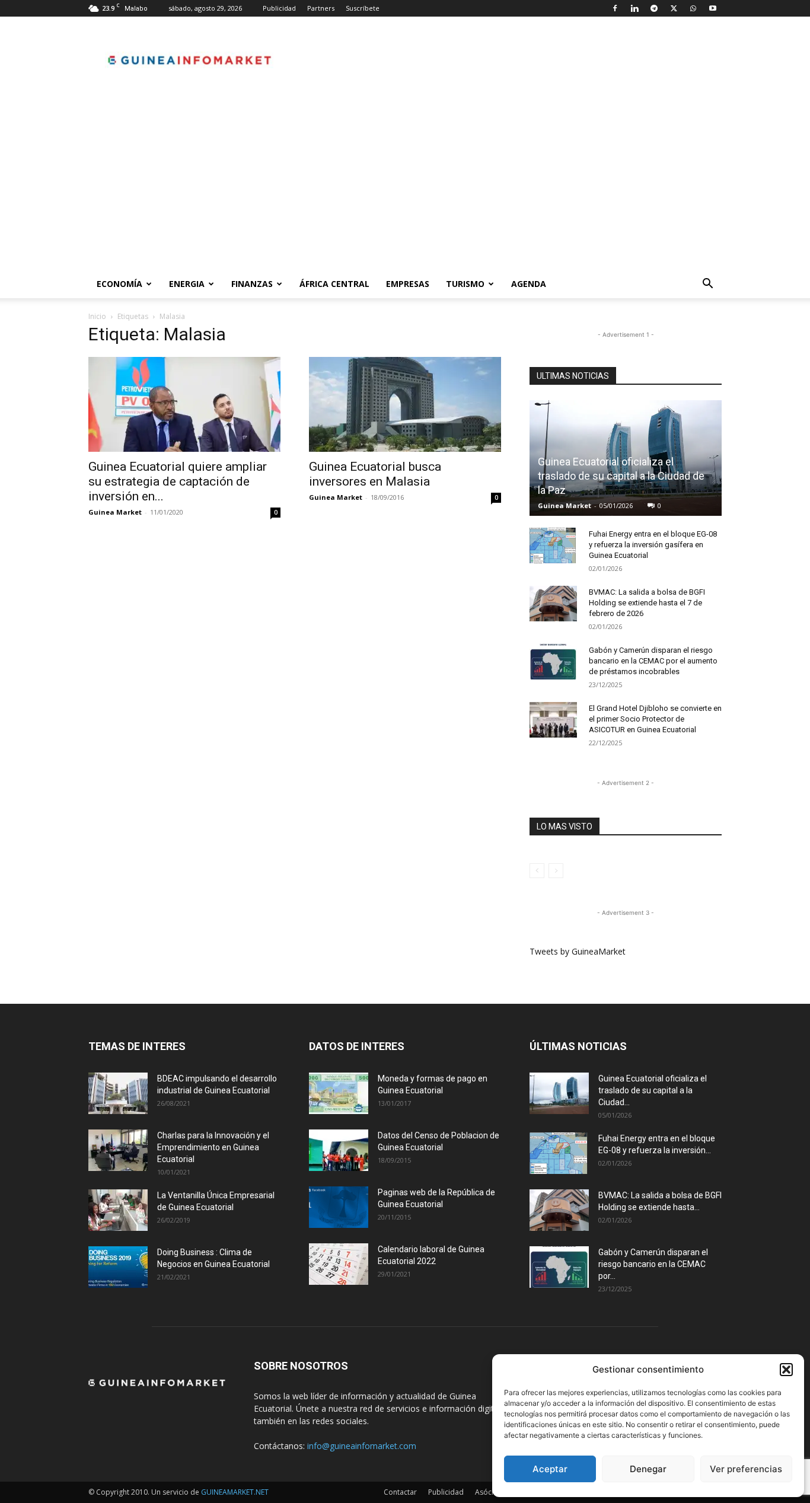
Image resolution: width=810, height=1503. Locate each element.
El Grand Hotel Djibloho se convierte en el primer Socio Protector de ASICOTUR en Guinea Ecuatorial (655, 719)
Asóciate (489, 1492)
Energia (187, 283)
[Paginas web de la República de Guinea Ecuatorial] (338, 1207)
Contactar (400, 1492)
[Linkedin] (634, 8)
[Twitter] (674, 8)
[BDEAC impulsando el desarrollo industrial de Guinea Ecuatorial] (118, 1093)
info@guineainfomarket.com (361, 1445)
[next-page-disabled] (555, 870)
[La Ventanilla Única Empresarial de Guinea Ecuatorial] (118, 1210)
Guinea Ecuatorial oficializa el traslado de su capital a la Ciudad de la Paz (621, 475)
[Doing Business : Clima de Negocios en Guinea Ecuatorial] (118, 1267)
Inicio (97, 316)
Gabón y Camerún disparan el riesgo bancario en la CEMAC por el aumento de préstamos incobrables (653, 661)
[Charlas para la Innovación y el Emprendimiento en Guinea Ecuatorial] (118, 1150)
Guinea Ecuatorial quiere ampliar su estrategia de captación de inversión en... (177, 481)
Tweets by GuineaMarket (578, 951)
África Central (334, 283)
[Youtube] (713, 8)
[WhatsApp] (693, 8)
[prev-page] (537, 870)
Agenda (528, 283)
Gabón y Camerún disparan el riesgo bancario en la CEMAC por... (653, 1264)
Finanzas (252, 283)
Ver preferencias (746, 1469)
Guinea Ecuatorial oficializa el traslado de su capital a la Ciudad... (652, 1090)
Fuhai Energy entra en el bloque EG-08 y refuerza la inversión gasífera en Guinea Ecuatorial (653, 544)
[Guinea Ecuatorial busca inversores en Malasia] (405, 404)
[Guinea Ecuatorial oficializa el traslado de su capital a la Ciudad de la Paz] (559, 1093)
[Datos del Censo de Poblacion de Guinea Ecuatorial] (338, 1150)
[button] (786, 1370)
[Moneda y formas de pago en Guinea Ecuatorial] (338, 1093)
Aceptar (549, 1469)
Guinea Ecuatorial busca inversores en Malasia (375, 474)
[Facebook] (615, 8)
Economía (119, 283)
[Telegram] (654, 8)
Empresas (407, 283)
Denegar (648, 1469)
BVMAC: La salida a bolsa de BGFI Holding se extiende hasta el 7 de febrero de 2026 (647, 603)
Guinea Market (115, 512)
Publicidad (279, 8)
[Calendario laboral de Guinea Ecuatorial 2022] (338, 1264)
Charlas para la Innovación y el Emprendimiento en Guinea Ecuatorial (213, 1147)
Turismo (465, 283)
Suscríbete (363, 8)
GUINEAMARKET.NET (235, 1492)
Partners (320, 8)
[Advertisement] (405, 181)
